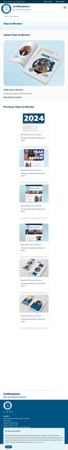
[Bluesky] (7, 412)
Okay (8, 447)
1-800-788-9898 (25, 427)
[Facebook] (12, 412)
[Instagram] (10, 412)
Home (6, 16)
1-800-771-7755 (13, 425)
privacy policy (39, 442)
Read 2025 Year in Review (12, 97)
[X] (4, 412)
